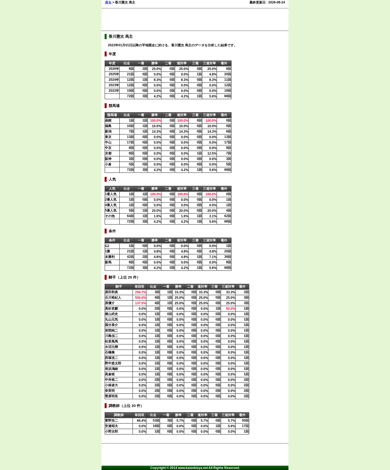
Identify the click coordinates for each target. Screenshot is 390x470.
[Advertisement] (178, 19)
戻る (108, 2)
